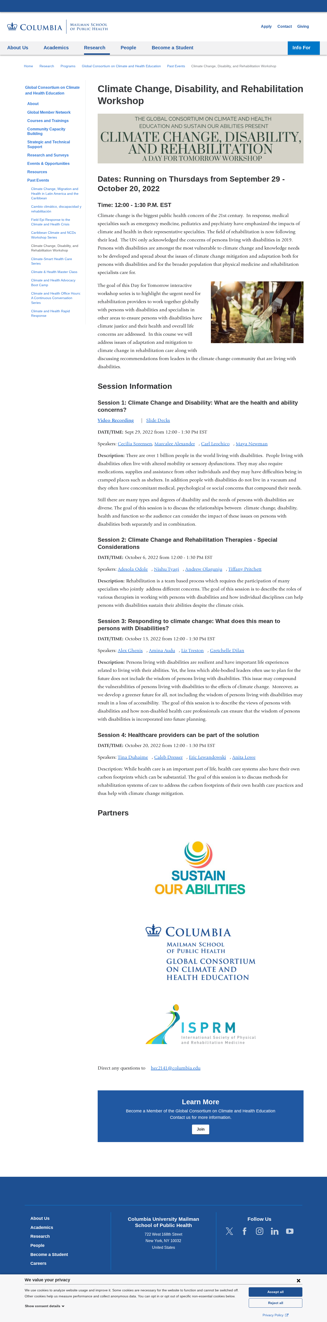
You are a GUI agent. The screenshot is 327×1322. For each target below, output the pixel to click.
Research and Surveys (48, 155)
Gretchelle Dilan (229, 650)
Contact (284, 26)
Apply (266, 26)
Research (46, 66)
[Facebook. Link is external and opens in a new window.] (244, 1231)
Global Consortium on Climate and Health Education (121, 66)
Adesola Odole (135, 569)
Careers (38, 1263)
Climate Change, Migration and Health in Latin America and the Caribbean (55, 193)
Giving (303, 26)
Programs (68, 66)
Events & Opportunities (48, 164)
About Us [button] (17, 47)
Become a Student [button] (172, 47)
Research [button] (94, 47)
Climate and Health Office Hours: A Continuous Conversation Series (56, 298)
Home (28, 66)
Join (201, 1129)
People (37, 1245)
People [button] (128, 47)
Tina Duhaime (135, 757)
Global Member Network (49, 112)
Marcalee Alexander (176, 443)
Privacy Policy (273, 1315)
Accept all (275, 1292)
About (33, 104)
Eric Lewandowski (209, 757)
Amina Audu (164, 650)
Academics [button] (56, 47)
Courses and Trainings (48, 121)
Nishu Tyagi (168, 569)
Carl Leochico (217, 443)
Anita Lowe (245, 757)
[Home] (57, 27)
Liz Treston (194, 650)
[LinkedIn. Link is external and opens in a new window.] (275, 1231)
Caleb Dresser (170, 757)
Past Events (176, 66)
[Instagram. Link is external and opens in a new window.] (260, 1231)
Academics (41, 1227)
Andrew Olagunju (205, 569)
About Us (40, 1218)
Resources (37, 172)
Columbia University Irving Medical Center (163, 5)
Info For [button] (301, 47)
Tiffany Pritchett (246, 569)
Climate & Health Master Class (54, 272)
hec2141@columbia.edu (175, 1068)
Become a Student (49, 1254)
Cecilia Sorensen (135, 443)
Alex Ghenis (132, 650)
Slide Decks (160, 420)
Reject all (275, 1303)
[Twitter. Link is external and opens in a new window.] (229, 1231)
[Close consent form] (298, 1280)
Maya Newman (253, 443)
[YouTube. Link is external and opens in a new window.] (290, 1231)
